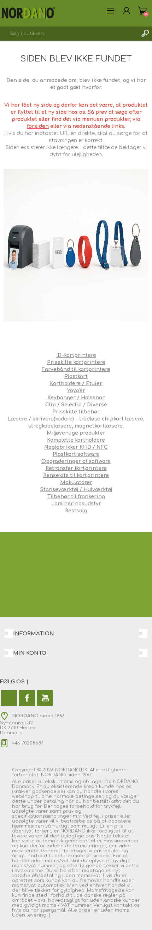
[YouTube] (45, 698)
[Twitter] (9, 698)
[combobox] (69, 34)
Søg (145, 34)
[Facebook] (27, 698)
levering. (37, 915)
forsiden (38, 126)
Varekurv (142, 10)
